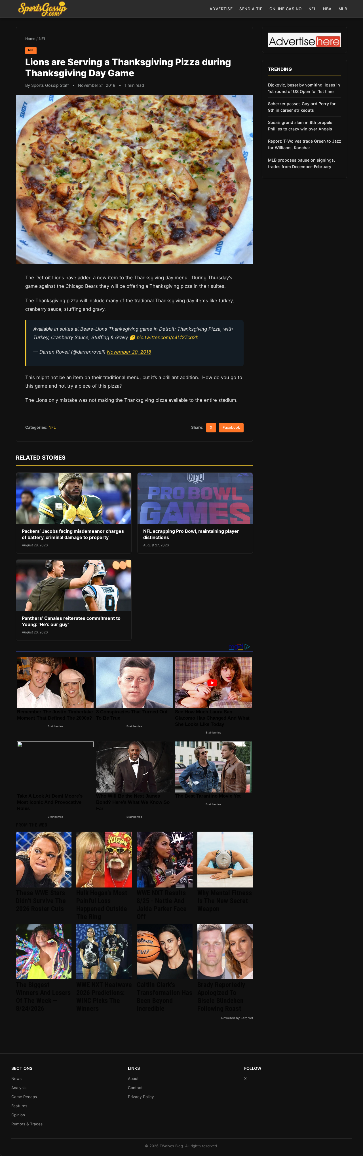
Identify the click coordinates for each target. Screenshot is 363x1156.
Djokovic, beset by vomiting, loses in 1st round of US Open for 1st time (304, 88)
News (16, 1078)
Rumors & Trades (27, 1124)
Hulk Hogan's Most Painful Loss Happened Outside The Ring (101, 905)
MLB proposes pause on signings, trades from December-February (301, 163)
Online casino (285, 9)
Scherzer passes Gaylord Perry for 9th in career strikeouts (302, 107)
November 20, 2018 (129, 352)
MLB (343, 9)
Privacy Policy (141, 1096)
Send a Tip (251, 9)
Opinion (18, 1115)
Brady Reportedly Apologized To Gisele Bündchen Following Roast (221, 997)
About (133, 1078)
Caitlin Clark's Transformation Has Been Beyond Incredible (164, 997)
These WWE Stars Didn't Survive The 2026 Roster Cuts (41, 901)
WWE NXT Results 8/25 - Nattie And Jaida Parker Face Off (162, 905)
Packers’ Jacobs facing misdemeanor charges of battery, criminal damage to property (73, 534)
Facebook (231, 427)
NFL (312, 9)
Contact (135, 1087)
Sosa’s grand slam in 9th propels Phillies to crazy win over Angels (300, 125)
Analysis (18, 1087)
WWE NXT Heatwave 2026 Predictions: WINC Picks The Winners (104, 997)
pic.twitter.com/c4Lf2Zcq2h (168, 337)
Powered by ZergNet (237, 1018)
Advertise (221, 9)
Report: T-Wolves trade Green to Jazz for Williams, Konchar (304, 144)
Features (19, 1106)
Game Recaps (24, 1096)
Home (30, 39)
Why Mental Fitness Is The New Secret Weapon (224, 901)
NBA (327, 9)
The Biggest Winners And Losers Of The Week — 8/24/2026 (43, 997)
